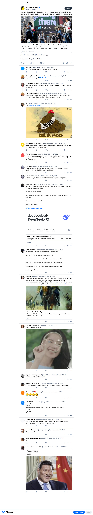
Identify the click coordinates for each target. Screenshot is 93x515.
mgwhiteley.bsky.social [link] (34, 375)
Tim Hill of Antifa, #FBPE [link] (33, 325)
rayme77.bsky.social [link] (33, 383)
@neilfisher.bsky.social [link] (38, 67)
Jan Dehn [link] (29, 276)
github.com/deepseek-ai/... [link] (34, 208)
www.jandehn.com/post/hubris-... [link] (60, 284)
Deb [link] (27, 103)
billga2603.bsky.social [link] (33, 402)
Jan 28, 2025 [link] (62, 143)
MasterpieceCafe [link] (32, 76)
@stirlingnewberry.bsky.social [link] (47, 430)
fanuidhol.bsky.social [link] (33, 438)
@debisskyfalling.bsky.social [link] (37, 103)
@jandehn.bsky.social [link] (39, 276)
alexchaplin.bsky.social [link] (34, 143)
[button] (22, 2)
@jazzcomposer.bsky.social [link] (45, 184)
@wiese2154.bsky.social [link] (40, 166)
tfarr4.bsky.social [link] (31, 154)
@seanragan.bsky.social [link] (47, 83)
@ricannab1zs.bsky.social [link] (50, 447)
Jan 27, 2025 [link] (50, 67)
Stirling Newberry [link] (32, 430)
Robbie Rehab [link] (30, 419)
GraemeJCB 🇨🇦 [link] (31, 392)
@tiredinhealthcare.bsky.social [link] (44, 419)
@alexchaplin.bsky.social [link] (49, 143)
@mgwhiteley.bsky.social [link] (50, 375)
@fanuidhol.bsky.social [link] (47, 438)
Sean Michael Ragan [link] (32, 83)
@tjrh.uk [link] (43, 325)
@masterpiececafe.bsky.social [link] (47, 76)
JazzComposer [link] (31, 184)
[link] (23, 8)
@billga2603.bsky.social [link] (48, 402)
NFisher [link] (28, 67)
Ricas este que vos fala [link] (34, 447)
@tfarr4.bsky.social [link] (43, 154)
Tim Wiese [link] (29, 166)
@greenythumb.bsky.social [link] (44, 392)
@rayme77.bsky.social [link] (47, 383)
